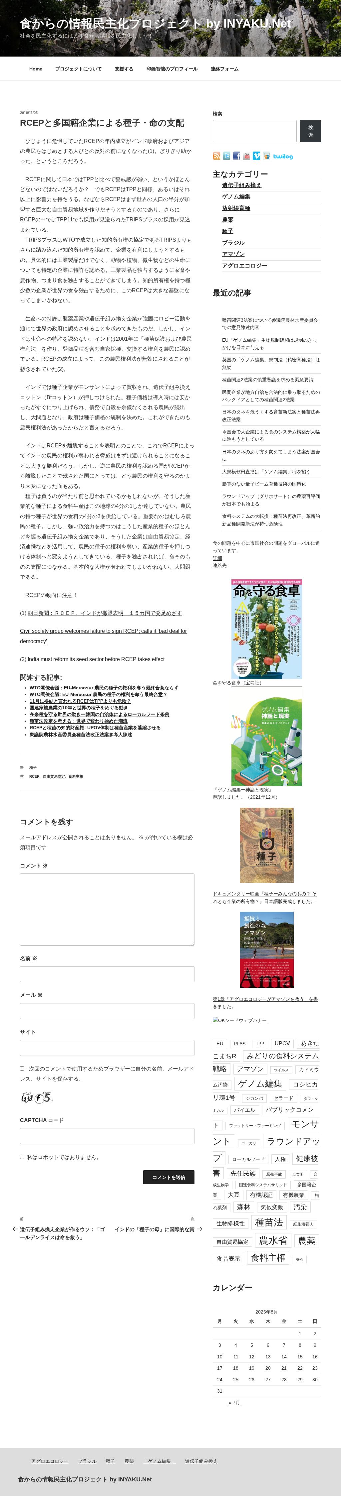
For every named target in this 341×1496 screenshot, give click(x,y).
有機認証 (261, 1195)
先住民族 (243, 1173)
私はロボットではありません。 (64, 1157)
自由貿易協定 (54, 776)
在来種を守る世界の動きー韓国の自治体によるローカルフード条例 (100, 714)
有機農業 (293, 1195)
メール (31, 995)
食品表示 (228, 1258)
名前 (28, 958)
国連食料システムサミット (263, 1185)
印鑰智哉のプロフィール (172, 68)
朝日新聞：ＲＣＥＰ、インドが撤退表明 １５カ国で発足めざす (105, 613)
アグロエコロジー (244, 266)
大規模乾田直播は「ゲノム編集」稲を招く (266, 471)
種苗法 (269, 1222)
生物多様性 (230, 1223)
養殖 (299, 1259)
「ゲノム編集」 (159, 1461)
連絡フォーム (225, 68)
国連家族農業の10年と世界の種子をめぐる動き (79, 707)
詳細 (217, 558)
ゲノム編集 (236, 196)
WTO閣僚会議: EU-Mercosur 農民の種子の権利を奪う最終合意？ (99, 694)
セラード (283, 1098)
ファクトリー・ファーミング (255, 1125)
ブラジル (233, 243)
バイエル (244, 1110)
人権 (280, 1159)
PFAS (239, 1043)
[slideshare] (267, 158)
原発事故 (274, 1174)
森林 (243, 1206)
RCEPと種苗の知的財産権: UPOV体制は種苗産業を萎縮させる (95, 727)
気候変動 (272, 1207)
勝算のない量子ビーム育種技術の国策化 (264, 484)
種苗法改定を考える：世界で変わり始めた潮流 (79, 721)
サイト (28, 1032)
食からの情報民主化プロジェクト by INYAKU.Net (155, 23)
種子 (33, 767)
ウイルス (281, 1070)
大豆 (234, 1195)
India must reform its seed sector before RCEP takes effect (96, 659)
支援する (124, 68)
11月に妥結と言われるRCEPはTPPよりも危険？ (80, 701)
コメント (34, 865)
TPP (260, 1043)
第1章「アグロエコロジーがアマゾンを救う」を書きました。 (265, 1002)
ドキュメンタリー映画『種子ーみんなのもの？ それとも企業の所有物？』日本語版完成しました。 (265, 897)
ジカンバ (254, 1098)
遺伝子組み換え (242, 185)
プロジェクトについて (78, 68)
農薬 (227, 220)
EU (219, 1043)
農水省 (273, 1240)
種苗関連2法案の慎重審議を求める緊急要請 (267, 379)
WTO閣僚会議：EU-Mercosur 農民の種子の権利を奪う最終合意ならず (104, 687)
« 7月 (234, 1402)
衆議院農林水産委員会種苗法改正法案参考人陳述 (81, 734)
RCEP (34, 776)
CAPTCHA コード (42, 1120)
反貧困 (297, 1174)
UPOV (282, 1043)
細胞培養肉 (303, 1224)
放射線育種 (236, 208)
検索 (217, 113)
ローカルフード (248, 1159)
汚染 (300, 1206)
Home (35, 68)
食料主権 (76, 776)
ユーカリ (249, 1143)
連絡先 (220, 565)
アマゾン (233, 254)
